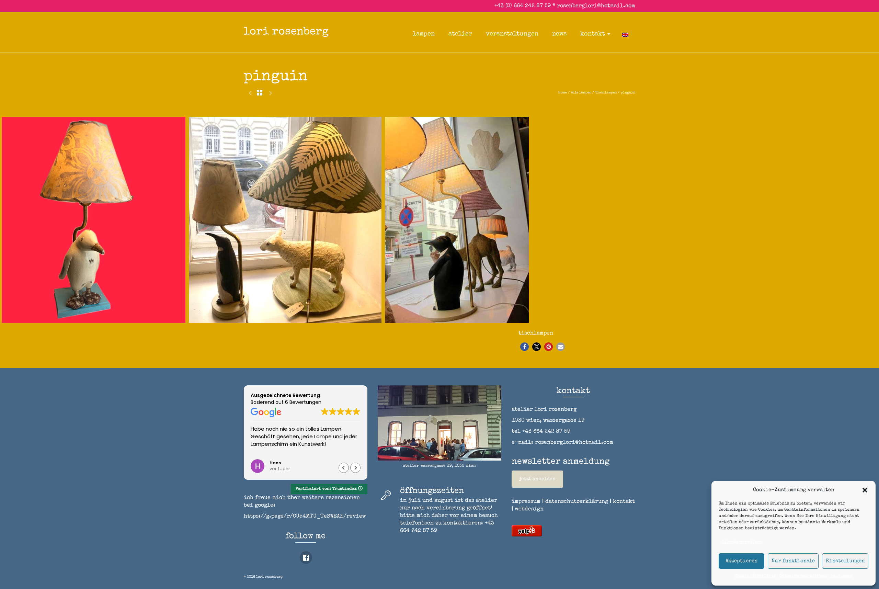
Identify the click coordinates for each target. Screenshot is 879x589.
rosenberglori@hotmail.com (596, 6)
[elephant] (250, 94)
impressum (842, 576)
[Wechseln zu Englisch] (625, 34)
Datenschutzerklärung (803, 576)
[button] (864, 490)
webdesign (529, 509)
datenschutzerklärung (576, 502)
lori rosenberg (286, 32)
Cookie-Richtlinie (755, 576)
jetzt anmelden (537, 479)
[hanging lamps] (270, 94)
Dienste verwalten (742, 543)
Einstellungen (845, 561)
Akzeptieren (741, 561)
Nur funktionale (793, 561)
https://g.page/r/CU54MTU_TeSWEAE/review (305, 516)
